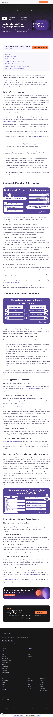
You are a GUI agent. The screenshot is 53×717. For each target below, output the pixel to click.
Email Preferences (48, 708)
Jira (28, 682)
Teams (29, 684)
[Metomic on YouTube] (9, 641)
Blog (17, 10)
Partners (3, 682)
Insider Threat (4, 668)
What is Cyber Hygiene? (10, 56)
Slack (29, 678)
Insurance (30, 652)
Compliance (4, 670)
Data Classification (5, 672)
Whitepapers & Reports (6, 699)
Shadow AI (4, 656)
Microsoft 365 (43, 678)
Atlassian (42, 684)
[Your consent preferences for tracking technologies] (2, 714)
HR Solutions (30, 654)
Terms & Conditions (32, 708)
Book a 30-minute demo (39, 47)
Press (3, 701)
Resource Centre (10, 10)
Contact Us (4, 686)
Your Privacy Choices (30, 715)
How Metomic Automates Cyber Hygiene (14, 68)
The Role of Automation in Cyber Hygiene (14, 61)
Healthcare (30, 656)
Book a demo (44, 2)
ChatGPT (29, 688)
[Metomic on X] (6, 641)
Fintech (29, 650)
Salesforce (42, 688)
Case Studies (4, 695)
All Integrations (43, 690)
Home (3, 10)
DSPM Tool (4, 664)
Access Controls (5, 662)
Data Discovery (5, 658)
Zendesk (29, 686)
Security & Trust (5, 680)
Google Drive (30, 680)
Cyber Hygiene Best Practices (12, 63)
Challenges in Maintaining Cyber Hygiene (15, 58)
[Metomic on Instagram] (12, 641)
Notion (29, 690)
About (3, 678)
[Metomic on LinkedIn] (3, 641)
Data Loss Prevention (6, 660)
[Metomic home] (5, 2)
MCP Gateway (5, 654)
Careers (3, 684)
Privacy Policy (40, 708)
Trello (41, 686)
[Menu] (50, 1)
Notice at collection (18, 715)
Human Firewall (5, 666)
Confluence (42, 680)
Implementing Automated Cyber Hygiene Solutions (17, 66)
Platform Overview (5, 650)
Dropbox (42, 682)
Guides (3, 697)
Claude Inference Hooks (7, 652)
